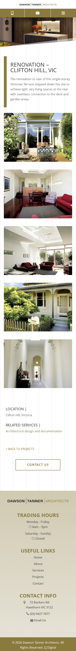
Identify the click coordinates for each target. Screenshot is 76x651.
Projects (38, 577)
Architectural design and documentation (34, 431)
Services (38, 570)
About (38, 564)
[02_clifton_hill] (38, 217)
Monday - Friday (38, 522)
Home (38, 557)
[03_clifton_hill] (38, 274)
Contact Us (38, 465)
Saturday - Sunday (38, 533)
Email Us (40, 620)
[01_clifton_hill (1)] (38, 161)
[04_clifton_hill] (38, 330)
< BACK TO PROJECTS (20, 449)
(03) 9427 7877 (40, 614)
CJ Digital (50, 647)
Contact (38, 583)
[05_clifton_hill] (38, 387)
